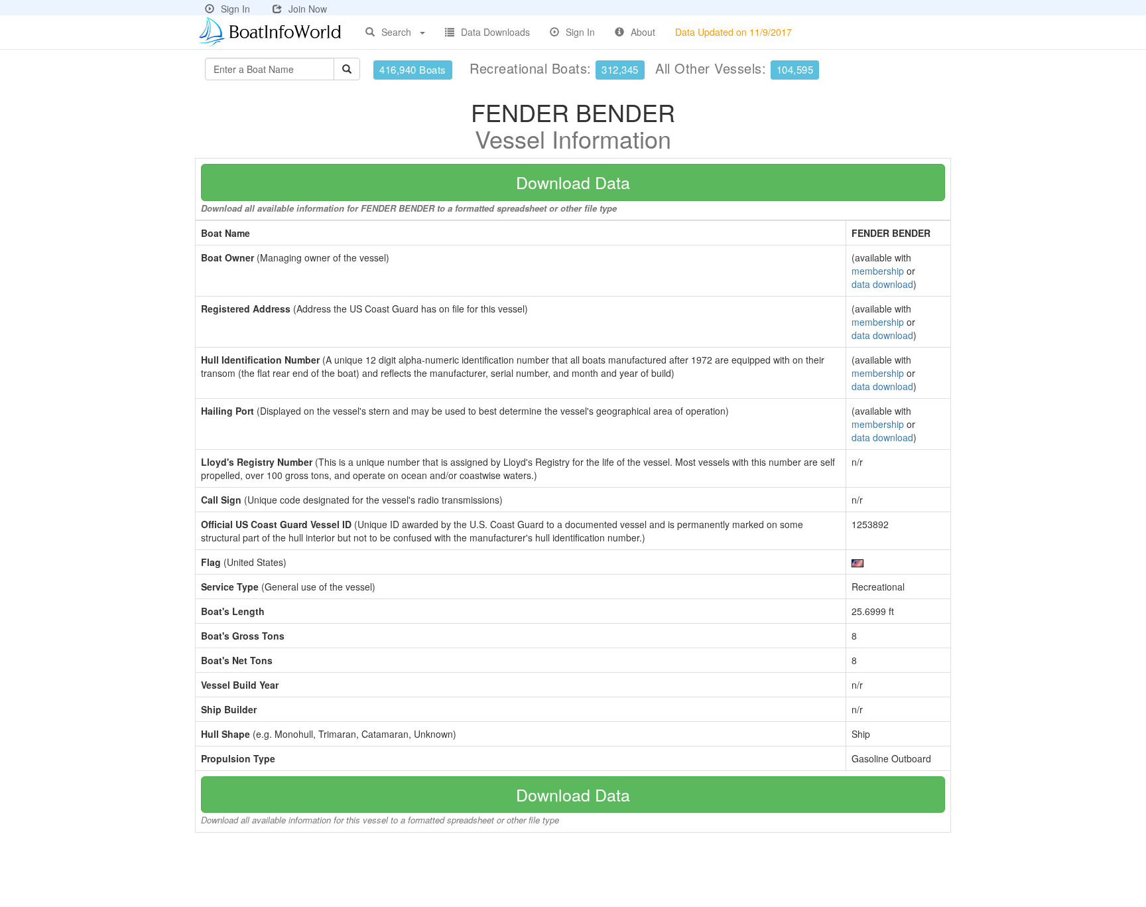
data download (882, 284)
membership (878, 270)
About (643, 31)
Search (396, 31)
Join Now (307, 8)
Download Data (573, 182)
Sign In (235, 8)
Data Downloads (495, 31)
